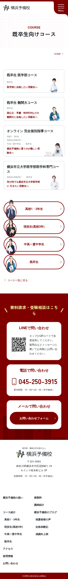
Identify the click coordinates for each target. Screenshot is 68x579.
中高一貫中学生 (34, 244)
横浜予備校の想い (13, 497)
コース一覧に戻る (17, 280)
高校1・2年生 (34, 209)
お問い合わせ (10, 563)
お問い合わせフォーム (34, 418)
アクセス (8, 548)
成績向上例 (42, 534)
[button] (61, 7)
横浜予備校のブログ (45, 512)
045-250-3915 (37, 381)
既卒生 (34, 262)
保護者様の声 (43, 519)
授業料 (38, 497)
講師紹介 (39, 504)
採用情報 (8, 556)
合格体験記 (42, 526)
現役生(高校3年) (34, 226)
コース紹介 (9, 512)
